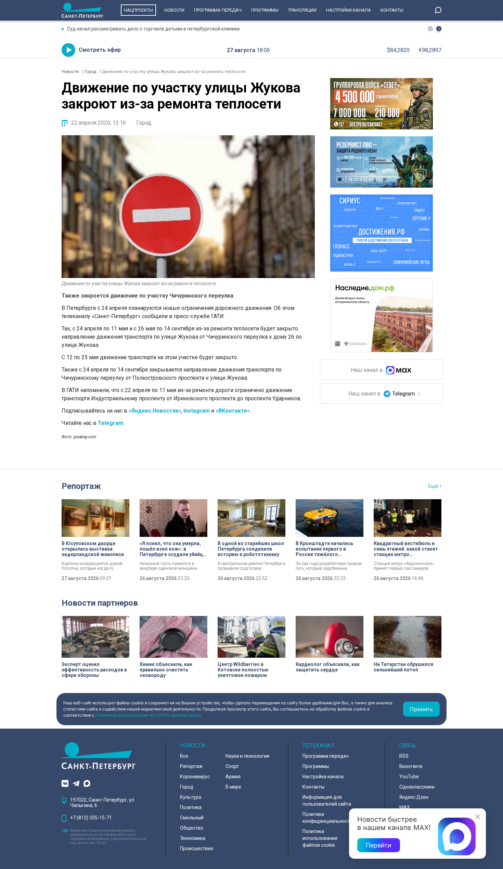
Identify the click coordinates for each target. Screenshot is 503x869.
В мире (233, 787)
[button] (438, 28)
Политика (191, 807)
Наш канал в (367, 370)
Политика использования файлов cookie (319, 838)
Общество (191, 828)
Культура (190, 797)
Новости (174, 10)
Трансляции (302, 10)
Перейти (378, 845)
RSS (404, 756)
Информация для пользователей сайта (326, 800)
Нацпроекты (138, 10)
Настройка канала (323, 776)
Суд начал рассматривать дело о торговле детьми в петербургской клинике (153, 29)
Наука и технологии (247, 756)
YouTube (409, 776)
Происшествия (196, 848)
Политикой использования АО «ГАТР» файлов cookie (147, 715)
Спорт (232, 766)
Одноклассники (417, 787)
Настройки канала (348, 10)
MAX (404, 807)
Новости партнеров (100, 603)
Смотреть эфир (100, 50)
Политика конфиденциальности (327, 817)
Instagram (196, 410)
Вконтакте (411, 766)
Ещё (433, 486)
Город (143, 122)
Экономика (192, 838)
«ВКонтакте (231, 410)
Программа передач (218, 10)
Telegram (110, 423)
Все (184, 756)
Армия (233, 776)
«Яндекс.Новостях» (155, 410)
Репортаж (81, 486)
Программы (265, 10)
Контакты (392, 10)
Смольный (192, 817)
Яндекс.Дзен (413, 797)
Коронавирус (195, 776)
